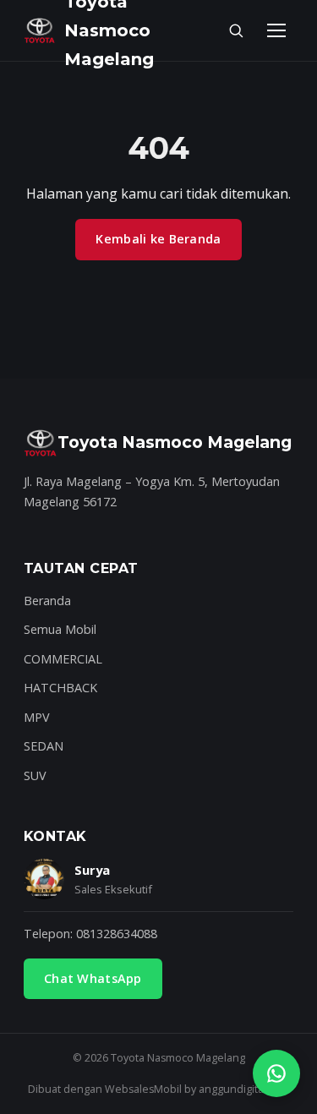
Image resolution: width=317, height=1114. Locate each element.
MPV (37, 717)
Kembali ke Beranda (158, 239)
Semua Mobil (60, 629)
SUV (35, 775)
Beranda (47, 600)
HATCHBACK (60, 688)
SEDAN (43, 746)
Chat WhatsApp (93, 978)
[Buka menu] (276, 30)
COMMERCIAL (63, 659)
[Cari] (236, 30)
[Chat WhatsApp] (276, 1073)
